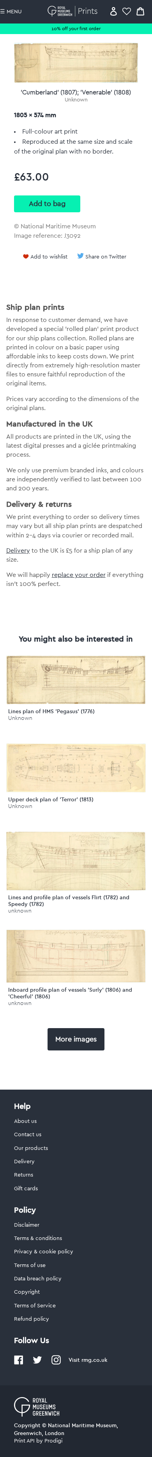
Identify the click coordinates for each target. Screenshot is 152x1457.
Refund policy (31, 1319)
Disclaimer (26, 1225)
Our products (31, 1148)
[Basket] (140, 11)
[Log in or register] (113, 11)
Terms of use (30, 1265)
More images (76, 1039)
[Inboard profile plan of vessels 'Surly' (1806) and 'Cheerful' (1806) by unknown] (76, 981)
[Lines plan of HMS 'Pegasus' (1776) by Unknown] (76, 702)
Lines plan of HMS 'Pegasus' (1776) (51, 711)
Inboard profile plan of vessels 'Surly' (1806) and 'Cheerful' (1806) (70, 993)
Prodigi (53, 1441)
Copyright (27, 1292)
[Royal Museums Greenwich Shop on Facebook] (18, 1363)
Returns (23, 1175)
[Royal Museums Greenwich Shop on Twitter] (37, 1363)
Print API (24, 1441)
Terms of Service (35, 1306)
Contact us (27, 1134)
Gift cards (26, 1188)
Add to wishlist (48, 257)
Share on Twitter (105, 257)
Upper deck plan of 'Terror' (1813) (51, 799)
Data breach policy (38, 1279)
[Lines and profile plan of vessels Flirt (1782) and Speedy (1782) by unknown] (76, 889)
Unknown (76, 100)
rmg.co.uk (94, 1359)
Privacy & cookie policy (43, 1252)
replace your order (79, 575)
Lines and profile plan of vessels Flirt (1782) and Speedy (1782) (68, 900)
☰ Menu (11, 11)
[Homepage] (74, 11)
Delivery (18, 551)
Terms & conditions (38, 1238)
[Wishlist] (126, 11)
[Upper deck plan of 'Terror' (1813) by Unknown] (76, 790)
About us (25, 1121)
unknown (20, 910)
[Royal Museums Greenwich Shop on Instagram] (56, 1363)
